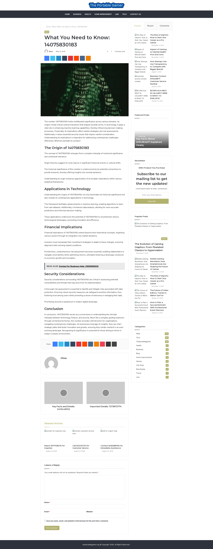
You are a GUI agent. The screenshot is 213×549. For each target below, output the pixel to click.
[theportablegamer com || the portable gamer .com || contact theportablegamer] (106, 5)
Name (47, 502)
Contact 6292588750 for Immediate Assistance (112, 447)
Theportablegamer (143, 342)
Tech (124, 14)
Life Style (140, 365)
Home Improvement (103, 14)
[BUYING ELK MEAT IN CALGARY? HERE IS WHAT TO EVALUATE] (141, 95)
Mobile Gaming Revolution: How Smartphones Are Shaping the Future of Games (159, 264)
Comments (164, 26)
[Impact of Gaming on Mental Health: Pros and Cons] (141, 53)
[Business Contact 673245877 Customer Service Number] (141, 79)
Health (88, 14)
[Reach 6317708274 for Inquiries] (56, 436)
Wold (54, 27)
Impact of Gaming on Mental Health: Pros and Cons (158, 52)
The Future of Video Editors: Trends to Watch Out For (159, 293)
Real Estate (140, 369)
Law (117, 14)
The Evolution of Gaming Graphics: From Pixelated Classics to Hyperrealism (149, 247)
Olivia (51, 51)
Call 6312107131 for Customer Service (80, 447)
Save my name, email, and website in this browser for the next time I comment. (77, 521)
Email (47, 512)
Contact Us (135, 14)
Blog (138, 353)
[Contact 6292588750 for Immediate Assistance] (113, 436)
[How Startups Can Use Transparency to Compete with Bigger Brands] (141, 66)
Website (89, 512)
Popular (137, 26)
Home (67, 14)
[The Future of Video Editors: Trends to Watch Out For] (141, 294)
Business (77, 14)
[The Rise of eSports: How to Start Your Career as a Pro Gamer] (141, 39)
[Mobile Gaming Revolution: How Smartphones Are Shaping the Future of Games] (141, 264)
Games (139, 361)
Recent (150, 26)
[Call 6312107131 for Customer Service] (84, 436)
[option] (152, 134)
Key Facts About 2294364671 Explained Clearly (149, 141)
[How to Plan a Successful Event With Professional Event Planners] (141, 306)
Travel (138, 373)
